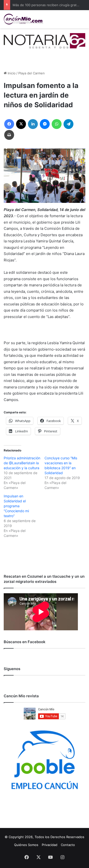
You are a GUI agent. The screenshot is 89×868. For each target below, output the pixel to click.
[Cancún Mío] (23, 19)
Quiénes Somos (26, 845)
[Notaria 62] (44, 40)
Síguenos (12, 668)
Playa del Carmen (31, 73)
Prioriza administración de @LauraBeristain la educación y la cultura (22, 463)
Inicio (11, 73)
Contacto (68, 845)
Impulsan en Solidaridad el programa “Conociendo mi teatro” (16, 506)
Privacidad (49, 845)
